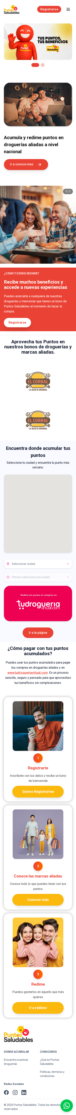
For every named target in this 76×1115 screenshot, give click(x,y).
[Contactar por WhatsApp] (66, 1105)
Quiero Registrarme (38, 791)
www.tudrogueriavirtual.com (27, 673)
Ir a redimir (38, 1008)
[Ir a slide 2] (41, 65)
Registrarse (49, 9)
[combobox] (38, 564)
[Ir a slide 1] (33, 65)
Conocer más (38, 900)
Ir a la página (38, 632)
